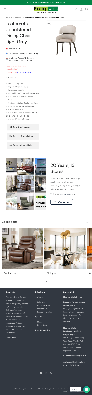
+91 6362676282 (73, 365)
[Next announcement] (87, 2)
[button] (4, 9)
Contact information (80, 391)
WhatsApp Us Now (61, 202)
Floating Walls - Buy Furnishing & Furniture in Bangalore (36, 389)
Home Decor (42, 325)
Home (8, 17)
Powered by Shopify (59, 389)
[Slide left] (41, 281)
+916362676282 (24, 72)
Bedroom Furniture (45, 312)
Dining (50, 273)
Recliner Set (42, 308)
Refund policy (72, 389)
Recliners (9, 273)
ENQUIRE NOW (25, 60)
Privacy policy (82, 389)
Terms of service (67, 391)
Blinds (40, 322)
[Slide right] (50, 281)
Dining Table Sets (44, 305)
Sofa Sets (41, 302)
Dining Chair (17, 17)
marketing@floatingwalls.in (74, 362)
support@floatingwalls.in (76, 355)
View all (87, 222)
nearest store (65, 194)
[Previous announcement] (4, 2)
